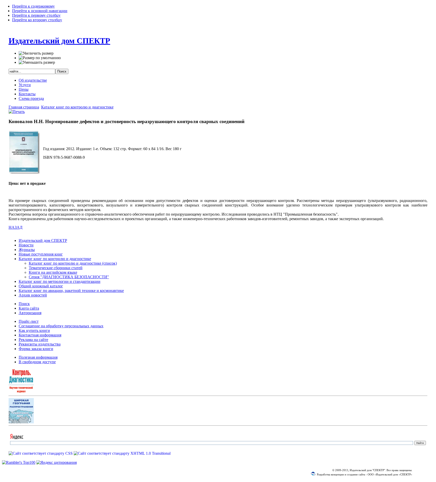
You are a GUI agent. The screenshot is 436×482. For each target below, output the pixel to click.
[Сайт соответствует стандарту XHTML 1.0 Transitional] (122, 453)
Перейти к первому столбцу (36, 15)
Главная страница (24, 107)
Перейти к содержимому (33, 6)
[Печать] (17, 111)
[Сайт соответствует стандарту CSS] (41, 453)
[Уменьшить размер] (37, 62)
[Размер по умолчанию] (40, 58)
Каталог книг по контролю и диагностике (77, 107)
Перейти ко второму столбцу (37, 20)
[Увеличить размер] (36, 53)
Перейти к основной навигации (39, 11)
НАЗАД (15, 227)
